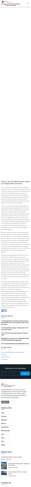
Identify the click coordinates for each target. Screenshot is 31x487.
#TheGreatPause (5, 357)
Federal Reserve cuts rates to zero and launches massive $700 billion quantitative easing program (15, 339)
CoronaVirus (4, 359)
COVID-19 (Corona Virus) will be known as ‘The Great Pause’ (14, 333)
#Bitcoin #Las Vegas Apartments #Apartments (12, 352)
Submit (25, 373)
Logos (2, 437)
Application (4, 420)
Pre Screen (4, 416)
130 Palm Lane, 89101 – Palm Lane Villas (11, 457)
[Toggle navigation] (28, 3)
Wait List (3, 423)
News (2, 441)
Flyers (2, 434)
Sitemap (3, 445)
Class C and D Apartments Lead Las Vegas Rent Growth (15, 343)
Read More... (5, 402)
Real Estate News (5, 430)
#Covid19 (3, 354)
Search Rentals (5, 427)
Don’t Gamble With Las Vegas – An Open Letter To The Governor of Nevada (14, 328)
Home (2, 412)
